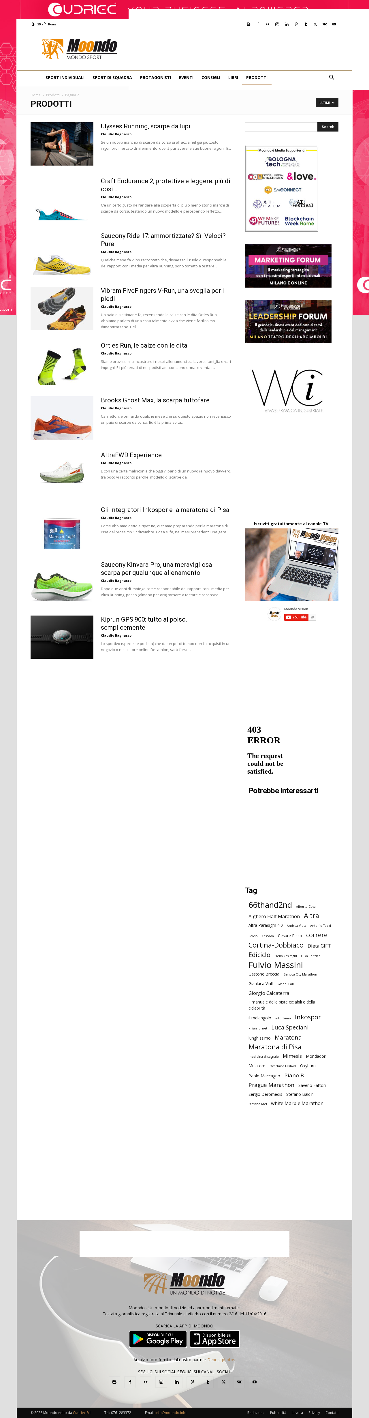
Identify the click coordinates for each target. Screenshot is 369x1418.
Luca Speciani (289, 1027)
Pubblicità (278, 1412)
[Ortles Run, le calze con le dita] (62, 363)
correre (316, 935)
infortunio (283, 1018)
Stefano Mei (257, 1104)
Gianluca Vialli (261, 983)
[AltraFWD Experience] (62, 472)
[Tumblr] (305, 24)
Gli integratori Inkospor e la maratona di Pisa (165, 509)
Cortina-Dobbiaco (276, 945)
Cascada (268, 936)
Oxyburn (308, 1065)
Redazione (256, 1412)
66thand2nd (270, 905)
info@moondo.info (171, 1412)
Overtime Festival (283, 1066)
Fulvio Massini (275, 965)
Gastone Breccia (263, 974)
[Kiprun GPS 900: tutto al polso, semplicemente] (62, 637)
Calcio (253, 936)
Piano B (294, 1075)
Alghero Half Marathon (274, 916)
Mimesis (292, 1056)
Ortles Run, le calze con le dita (144, 345)
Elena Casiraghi (285, 956)
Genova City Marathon (300, 974)
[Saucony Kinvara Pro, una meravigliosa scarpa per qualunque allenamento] (62, 582)
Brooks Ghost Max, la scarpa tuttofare (155, 400)
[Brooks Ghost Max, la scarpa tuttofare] (62, 418)
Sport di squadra (112, 77)
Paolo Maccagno (264, 1075)
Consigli (211, 77)
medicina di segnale (263, 1057)
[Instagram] (277, 24)
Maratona (288, 1037)
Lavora (297, 1412)
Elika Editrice (311, 956)
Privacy (314, 1412)
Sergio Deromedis (265, 1094)
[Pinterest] (296, 24)
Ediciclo (259, 955)
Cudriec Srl (81, 1412)
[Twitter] (315, 24)
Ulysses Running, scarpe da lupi (145, 126)
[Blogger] (248, 24)
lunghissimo (259, 1038)
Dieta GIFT (319, 946)
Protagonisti (155, 77)
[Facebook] (258, 24)
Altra (311, 916)
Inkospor (308, 1017)
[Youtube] (334, 24)
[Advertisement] (249, 49)
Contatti (331, 1412)
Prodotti (257, 77)
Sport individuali (65, 77)
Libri (233, 77)
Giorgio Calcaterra (268, 993)
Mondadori (316, 1056)
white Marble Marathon (297, 1103)
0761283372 (121, 1412)
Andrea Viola (296, 926)
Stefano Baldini (300, 1094)
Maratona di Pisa (275, 1047)
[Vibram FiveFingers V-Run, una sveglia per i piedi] (62, 308)
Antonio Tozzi (320, 926)
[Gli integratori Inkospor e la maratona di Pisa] (62, 527)
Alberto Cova (306, 907)
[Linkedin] (286, 24)
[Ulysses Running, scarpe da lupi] (62, 144)
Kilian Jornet (257, 1028)
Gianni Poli (286, 984)
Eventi (186, 77)
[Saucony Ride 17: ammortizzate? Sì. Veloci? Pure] (62, 253)
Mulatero (257, 1065)
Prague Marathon (271, 1085)
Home (36, 95)
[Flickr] (267, 24)
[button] (331, 78)
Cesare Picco (290, 935)
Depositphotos (221, 1359)
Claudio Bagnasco (116, 134)
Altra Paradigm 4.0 (265, 925)
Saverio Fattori (312, 1085)
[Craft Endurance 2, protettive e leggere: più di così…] (62, 198)
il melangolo (259, 1018)
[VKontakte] (324, 24)
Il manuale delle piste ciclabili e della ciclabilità (281, 1005)
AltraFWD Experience (131, 455)
